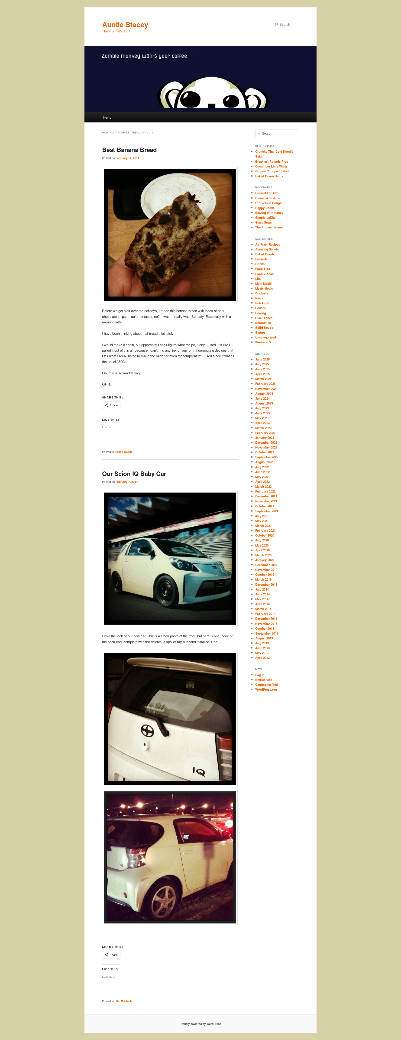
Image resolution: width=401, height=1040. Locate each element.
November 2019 (266, 569)
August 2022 (264, 462)
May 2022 (261, 476)
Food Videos (264, 274)
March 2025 (263, 378)
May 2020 (261, 545)
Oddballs (127, 1001)
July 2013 (262, 643)
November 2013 (266, 623)
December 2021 (266, 496)
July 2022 (262, 467)
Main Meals (263, 283)
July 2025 (262, 364)
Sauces (260, 308)
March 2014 (263, 609)
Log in (260, 675)
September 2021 (266, 511)
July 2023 (262, 408)
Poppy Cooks (265, 207)
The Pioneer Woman (270, 227)
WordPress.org (266, 689)
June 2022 (262, 472)
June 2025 (262, 369)
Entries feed (263, 679)
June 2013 (262, 648)
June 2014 (262, 594)
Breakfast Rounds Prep (271, 161)
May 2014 (261, 599)
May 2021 (261, 520)
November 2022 (266, 447)
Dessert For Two (266, 193)
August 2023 (264, 403)
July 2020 (262, 540)
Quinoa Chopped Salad (272, 171)
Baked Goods (124, 452)
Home (107, 117)
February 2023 (265, 432)
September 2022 (266, 457)
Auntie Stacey (125, 24)
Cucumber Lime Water (271, 166)
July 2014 (262, 589)
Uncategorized (265, 337)
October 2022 (264, 452)
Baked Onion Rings (269, 176)
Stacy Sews (263, 222)
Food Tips (262, 268)
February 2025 (265, 383)
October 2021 (264, 506)
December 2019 (266, 565)
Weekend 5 (263, 342)
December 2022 (266, 442)
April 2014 (262, 604)
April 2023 (262, 422)
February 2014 (265, 613)
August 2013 (264, 638)
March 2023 (263, 428)
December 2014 (266, 584)
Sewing (260, 313)
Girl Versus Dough (268, 203)
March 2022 (263, 486)
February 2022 (265, 491)
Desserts (261, 259)
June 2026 (262, 359)
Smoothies (263, 322)
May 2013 (261, 653)
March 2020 (263, 555)
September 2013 (266, 633)
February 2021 (265, 530)
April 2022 (262, 481)
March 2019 (263, 579)
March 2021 (263, 525)
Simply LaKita (265, 217)
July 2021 (262, 516)
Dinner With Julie (267, 198)
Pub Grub (262, 303)
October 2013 (264, 628)
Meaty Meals (264, 288)
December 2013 (266, 618)
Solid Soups (264, 327)
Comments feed (266, 684)
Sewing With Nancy (269, 212)
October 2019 (264, 574)
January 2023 (264, 437)
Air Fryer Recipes (267, 244)
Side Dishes (263, 318)
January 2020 (264, 560)
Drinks (260, 264)
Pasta (259, 298)
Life (117, 1001)
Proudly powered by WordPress (200, 1024)
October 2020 (264, 535)
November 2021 (266, 501)
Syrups (260, 332)
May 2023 (261, 418)
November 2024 (266, 388)
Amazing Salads (267, 249)
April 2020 (262, 550)
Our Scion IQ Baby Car (134, 473)
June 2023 (262, 413)
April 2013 (262, 657)
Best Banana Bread (129, 149)
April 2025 (262, 374)
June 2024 (262, 398)
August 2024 (264, 393)
